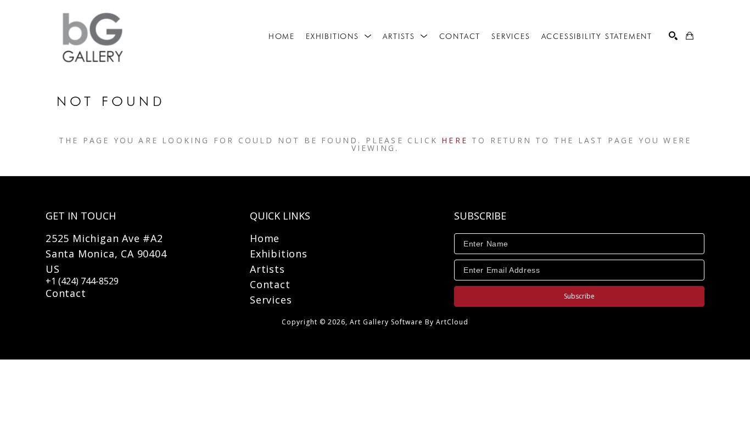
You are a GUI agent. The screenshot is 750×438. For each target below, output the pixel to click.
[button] (339, 36)
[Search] (673, 35)
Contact (66, 293)
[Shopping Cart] (689, 35)
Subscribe (579, 296)
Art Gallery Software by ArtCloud (409, 322)
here (454, 140)
